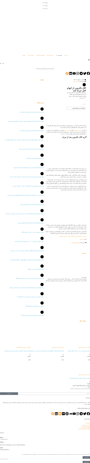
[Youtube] (74, 73)
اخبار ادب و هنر (76, 81)
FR (3, 63)
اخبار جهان (54, 347)
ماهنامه (23, 55)
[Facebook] (88, 73)
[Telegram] (81, 73)
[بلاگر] (60, 413)
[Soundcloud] (70, 413)
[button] (89, 60)
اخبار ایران (80, 347)
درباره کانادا (51, 55)
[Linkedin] (70, 73)
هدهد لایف (31, 55)
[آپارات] (67, 73)
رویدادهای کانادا (20, 347)
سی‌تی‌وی (82, 239)
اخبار (67, 55)
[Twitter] (84, 73)
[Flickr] (63, 413)
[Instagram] (77, 73)
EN (0, 63)
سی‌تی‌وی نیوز (67, 130)
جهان (75, 242)
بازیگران (78, 242)
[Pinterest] (67, 413)
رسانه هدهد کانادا (78, 130)
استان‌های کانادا (41, 55)
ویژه (72, 242)
